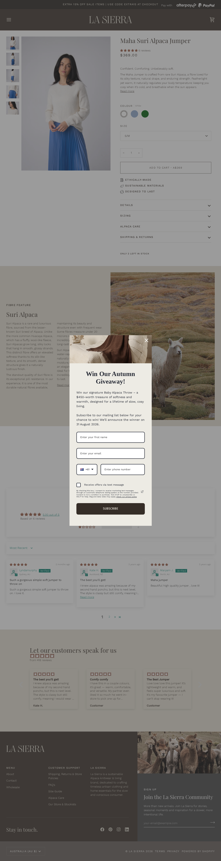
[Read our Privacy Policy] (142, 491)
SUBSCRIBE (110, 508)
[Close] (146, 340)
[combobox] (86, 469)
